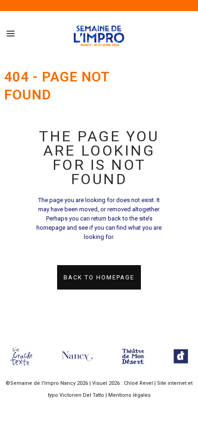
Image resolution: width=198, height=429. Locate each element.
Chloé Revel (138, 383)
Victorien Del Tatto (81, 395)
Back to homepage (99, 277)
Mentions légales (129, 395)
